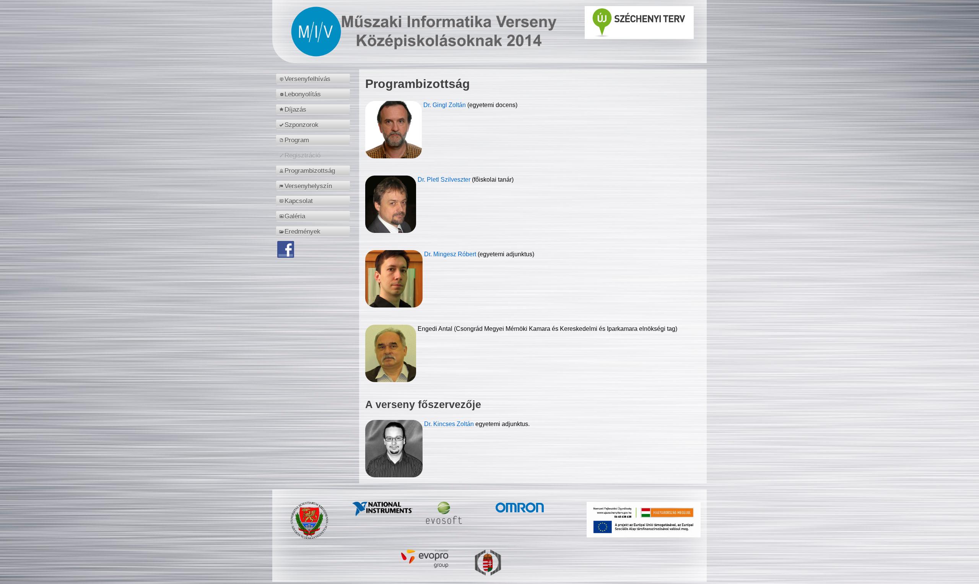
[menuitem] (314, 79)
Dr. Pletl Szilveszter (445, 179)
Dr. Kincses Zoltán (449, 424)
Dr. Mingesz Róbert (451, 254)
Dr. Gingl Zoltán (445, 105)
